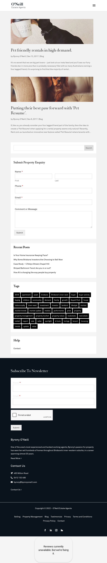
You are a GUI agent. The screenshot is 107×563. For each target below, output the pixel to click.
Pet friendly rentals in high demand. (41, 50)
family (56, 300)
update (26, 326)
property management (24, 316)
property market (42, 316)
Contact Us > (16, 489)
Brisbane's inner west (59, 295)
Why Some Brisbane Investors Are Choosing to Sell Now (38, 259)
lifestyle (74, 305)
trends (17, 326)
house (85, 300)
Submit (19, 232)
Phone (19, 186)
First (17, 180)
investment (44, 305)
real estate (83, 316)
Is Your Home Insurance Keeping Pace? (31, 255)
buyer (73, 295)
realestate (72, 316)
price (69, 311)
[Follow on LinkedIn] (50, 530)
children (26, 300)
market (83, 305)
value (34, 326)
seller (39, 321)
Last (57, 180)
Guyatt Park (75, 300)
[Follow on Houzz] (62, 530)
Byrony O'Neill (19, 56)
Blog (42, 56)
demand (48, 300)
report (25, 321)
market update (35, 311)
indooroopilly (20, 305)
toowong (84, 321)
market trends (20, 311)
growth (65, 300)
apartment (26, 295)
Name (19, 171)
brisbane (44, 295)
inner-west (32, 305)
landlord (65, 305)
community (37, 300)
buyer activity (84, 295)
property (77, 311)
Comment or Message (26, 209)
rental (17, 321)
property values (58, 316)
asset (36, 295)
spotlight (48, 321)
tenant (75, 321)
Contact (17, 348)
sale (32, 321)
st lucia (58, 321)
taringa (66, 321)
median (47, 311)
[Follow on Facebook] (45, 530)
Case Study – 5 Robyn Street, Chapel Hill (31, 264)
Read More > (16, 458)
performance (59, 311)
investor (55, 305)
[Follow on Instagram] (56, 530)
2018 (17, 295)
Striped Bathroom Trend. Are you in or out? (32, 268)
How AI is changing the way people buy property (35, 272)
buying (17, 300)
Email (19, 197)
